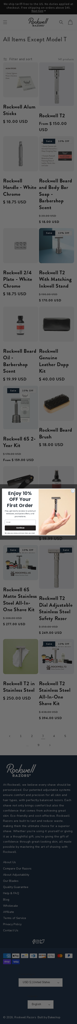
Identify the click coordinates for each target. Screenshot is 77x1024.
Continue (20, 528)
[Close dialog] (72, 490)
